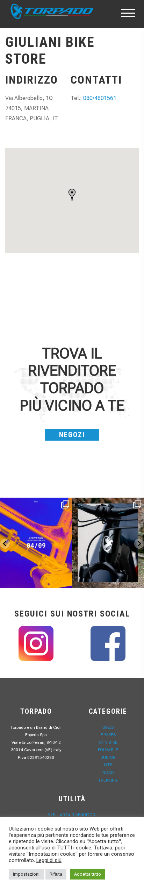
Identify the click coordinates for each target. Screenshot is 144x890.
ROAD (108, 772)
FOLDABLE (108, 749)
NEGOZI (72, 434)
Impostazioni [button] (26, 874)
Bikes (108, 727)
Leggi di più (49, 860)
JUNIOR (108, 757)
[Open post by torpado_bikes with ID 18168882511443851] (108, 543)
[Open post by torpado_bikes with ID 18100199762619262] (36, 543)
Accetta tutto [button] (87, 874)
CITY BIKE (108, 742)
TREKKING (108, 780)
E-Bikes (108, 734)
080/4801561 (99, 98)
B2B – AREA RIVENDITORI (72, 814)
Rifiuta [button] (56, 874)
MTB (108, 764)
